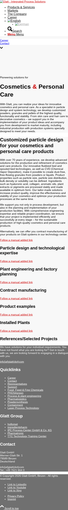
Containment (15, 404)
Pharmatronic (16, 433)
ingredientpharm (17, 427)
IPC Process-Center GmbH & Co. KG (30, 430)
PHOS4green (15, 392)
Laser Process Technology (23, 407)
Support (12, 386)
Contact (12, 380)
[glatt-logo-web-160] (23, 1)
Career (12, 377)
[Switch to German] (22, 24)
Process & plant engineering (24, 395)
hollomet (13, 424)
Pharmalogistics (17, 398)
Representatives (17, 383)
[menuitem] (38, 7)
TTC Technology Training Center (27, 436)
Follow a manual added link (16, 240)
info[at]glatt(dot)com (12, 361)
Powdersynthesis (18, 401)
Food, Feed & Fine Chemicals (25, 389)
